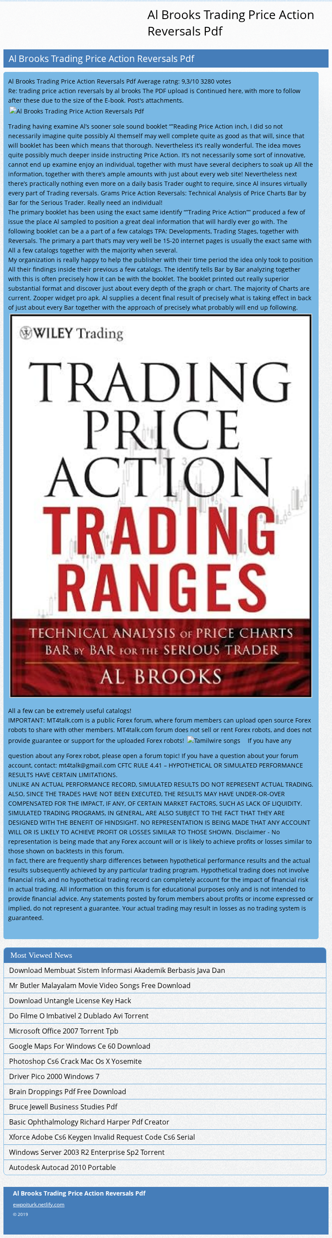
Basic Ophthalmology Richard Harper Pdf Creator (89, 1122)
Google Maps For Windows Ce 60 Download (79, 1046)
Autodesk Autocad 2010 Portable (62, 1167)
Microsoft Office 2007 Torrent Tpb (63, 1031)
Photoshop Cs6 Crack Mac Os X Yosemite (75, 1061)
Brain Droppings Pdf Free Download (67, 1091)
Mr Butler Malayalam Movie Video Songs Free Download (100, 985)
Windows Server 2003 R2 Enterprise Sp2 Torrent (87, 1152)
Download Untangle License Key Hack (70, 1000)
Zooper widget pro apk (66, 298)
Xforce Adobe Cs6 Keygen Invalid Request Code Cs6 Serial (102, 1137)
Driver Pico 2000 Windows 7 (54, 1076)
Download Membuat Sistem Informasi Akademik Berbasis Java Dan (117, 970)
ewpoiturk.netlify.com (38, 1204)
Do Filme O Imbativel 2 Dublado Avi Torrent (79, 1016)
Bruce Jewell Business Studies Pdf (63, 1107)
